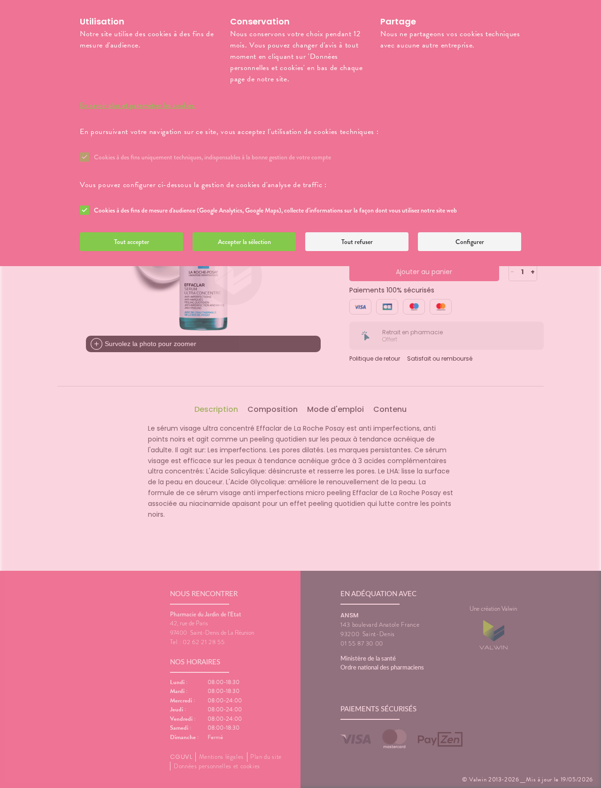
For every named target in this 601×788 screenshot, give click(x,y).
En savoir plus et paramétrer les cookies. (138, 105)
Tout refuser (357, 241)
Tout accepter (131, 241)
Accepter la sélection (244, 241)
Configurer (469, 241)
